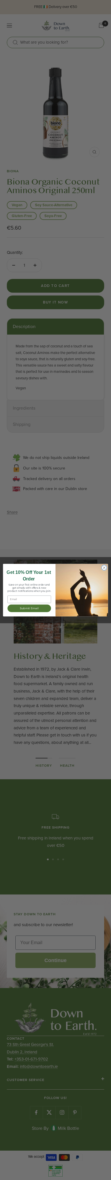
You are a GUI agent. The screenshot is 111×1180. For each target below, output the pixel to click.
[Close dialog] (104, 567)
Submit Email (29, 608)
